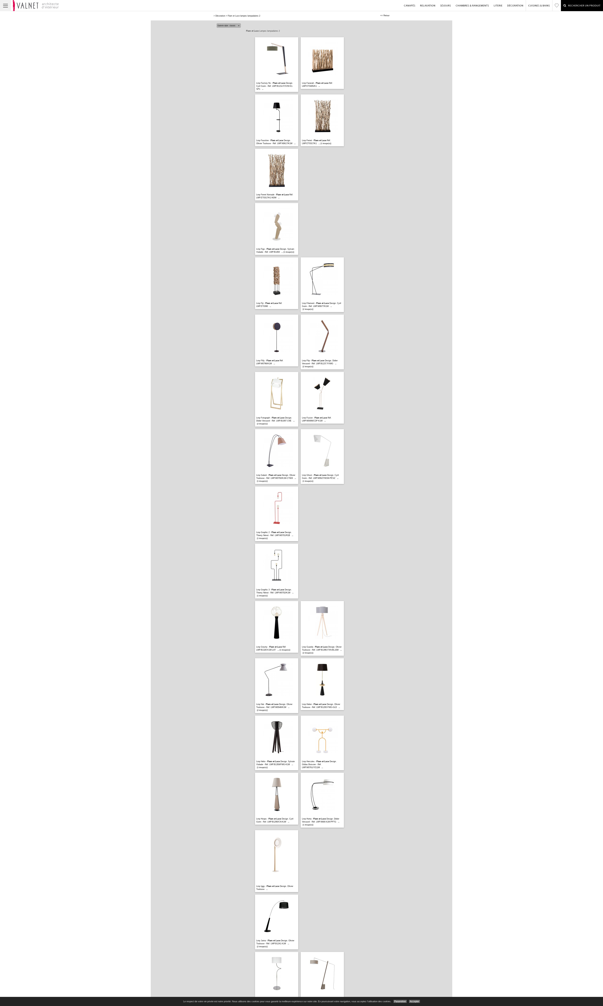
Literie (498, 5)
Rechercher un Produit (583, 5)
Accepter (414, 1001)
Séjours (445, 5)
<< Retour (384, 15)
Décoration (515, 5)
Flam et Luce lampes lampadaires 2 (244, 16)
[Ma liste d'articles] (556, 5)
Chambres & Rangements (472, 5)
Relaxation (427, 5)
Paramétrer (400, 1001)
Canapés (409, 5)
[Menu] (5, 5)
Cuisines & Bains (539, 5)
